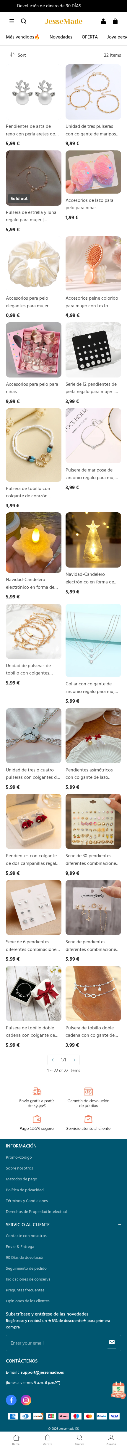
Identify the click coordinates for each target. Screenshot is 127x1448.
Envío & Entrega (20, 1246)
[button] (12, 21)
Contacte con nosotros (26, 1236)
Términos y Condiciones (27, 1201)
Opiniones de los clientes (28, 1301)
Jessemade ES (69, 1428)
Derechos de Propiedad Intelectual (36, 1211)
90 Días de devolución (25, 1257)
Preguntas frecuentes (25, 1290)
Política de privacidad (25, 1190)
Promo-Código (19, 1157)
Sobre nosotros (19, 1168)
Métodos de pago (21, 1179)
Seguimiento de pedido (26, 1268)
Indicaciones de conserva (28, 1279)
